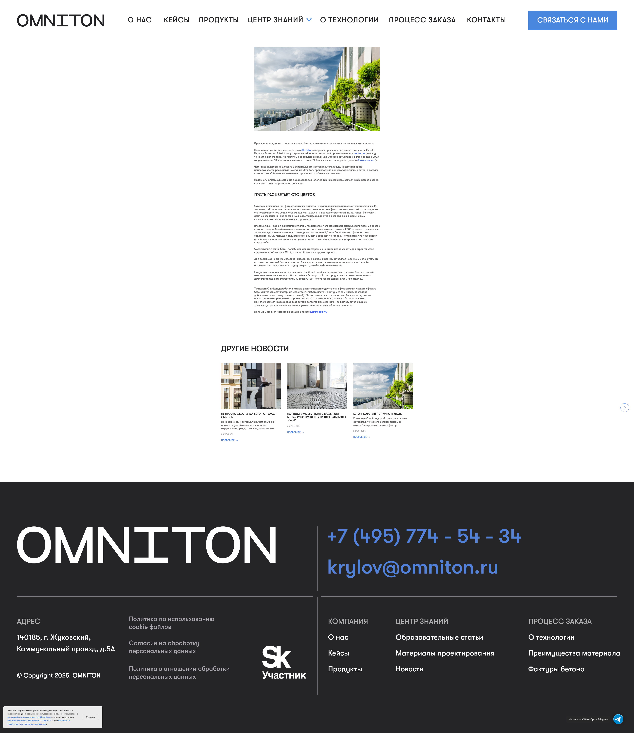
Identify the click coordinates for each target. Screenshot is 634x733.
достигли (359, 153)
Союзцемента (366, 160)
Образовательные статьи (439, 637)
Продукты (345, 669)
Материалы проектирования (445, 653)
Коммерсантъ (318, 311)
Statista (306, 150)
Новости (410, 669)
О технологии (551, 637)
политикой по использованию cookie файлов (29, 717)
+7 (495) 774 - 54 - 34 (424, 536)
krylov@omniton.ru (413, 567)
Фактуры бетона (556, 669)
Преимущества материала (574, 653)
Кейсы (338, 653)
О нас (338, 637)
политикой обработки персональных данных (29, 720)
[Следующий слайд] (624, 407)
